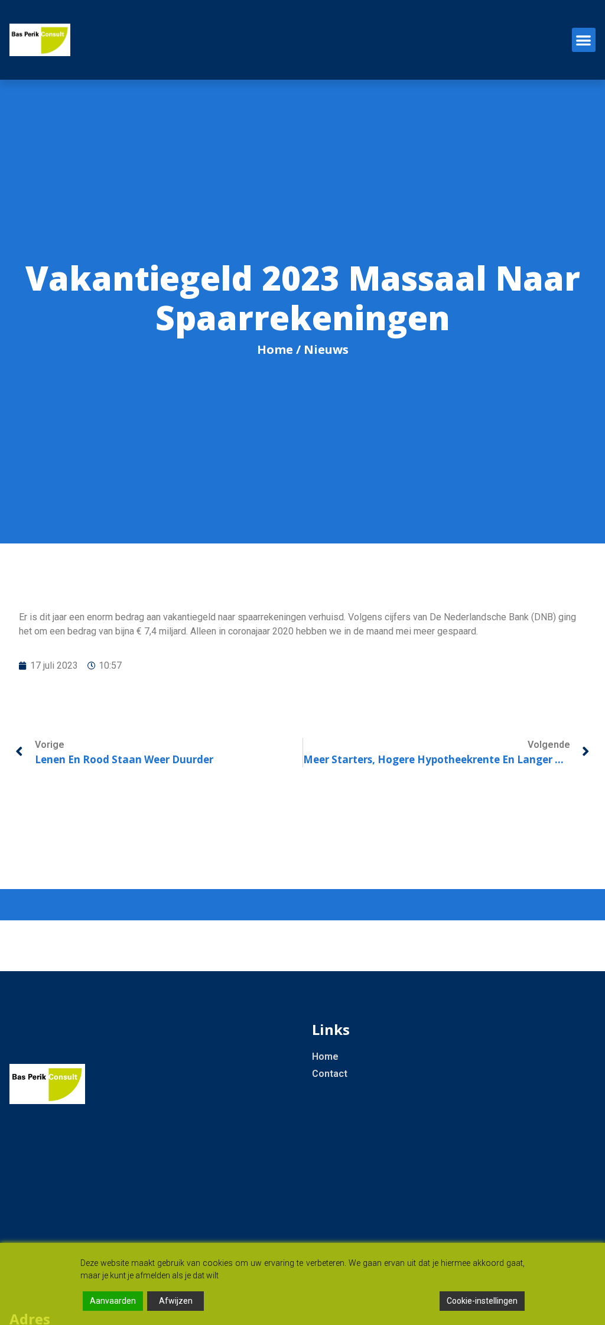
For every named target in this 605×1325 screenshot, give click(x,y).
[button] (584, 40)
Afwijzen (176, 1301)
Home (275, 349)
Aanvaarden (113, 1301)
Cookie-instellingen (482, 1301)
